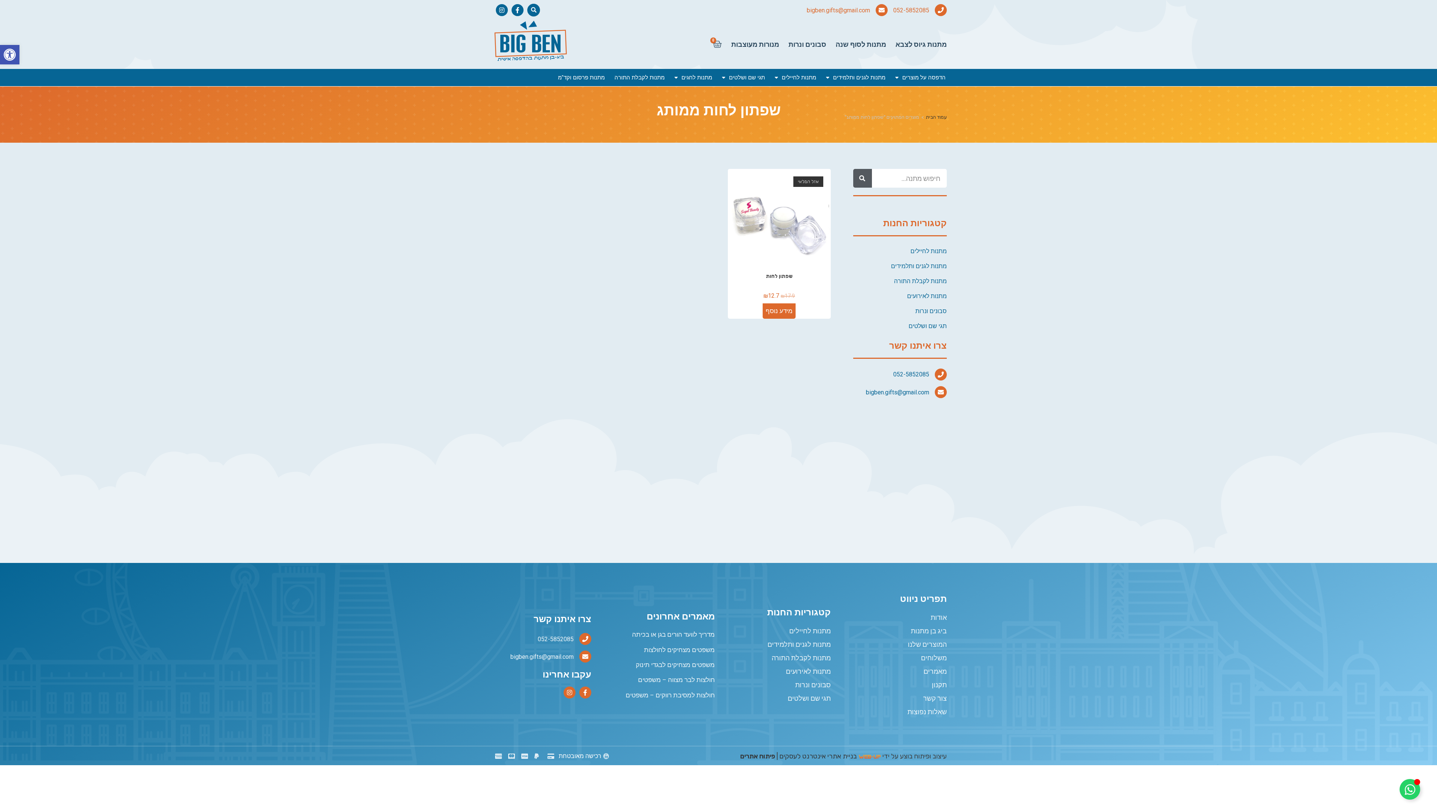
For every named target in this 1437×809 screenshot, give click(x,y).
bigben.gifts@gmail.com (838, 10)
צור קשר (935, 698)
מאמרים (935, 671)
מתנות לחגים (696, 77)
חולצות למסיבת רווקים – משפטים (670, 695)
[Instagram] (502, 10)
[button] (9, 54)
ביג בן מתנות (929, 631)
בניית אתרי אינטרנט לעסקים (818, 756)
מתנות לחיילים (799, 77)
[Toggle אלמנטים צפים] (1410, 789)
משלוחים (934, 658)
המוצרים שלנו (927, 644)
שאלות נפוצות (927, 712)
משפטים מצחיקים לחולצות (679, 650)
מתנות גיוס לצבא (921, 44)
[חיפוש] (862, 178)
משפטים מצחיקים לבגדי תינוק (675, 665)
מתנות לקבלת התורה (639, 77)
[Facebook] (518, 10)
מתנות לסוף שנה (861, 44)
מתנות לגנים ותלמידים (859, 77)
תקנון (939, 685)
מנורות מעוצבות (755, 44)
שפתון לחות (779, 276)
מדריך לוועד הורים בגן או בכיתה (673, 634)
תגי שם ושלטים (747, 77)
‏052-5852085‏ (911, 10)
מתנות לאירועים (927, 296)
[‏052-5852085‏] (941, 10)
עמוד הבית (936, 117)
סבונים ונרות (807, 44)
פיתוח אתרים (757, 756)
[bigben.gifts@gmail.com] (882, 10)
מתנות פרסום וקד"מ (581, 77)
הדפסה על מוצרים (924, 77)
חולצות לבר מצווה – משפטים (676, 680)
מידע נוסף (779, 311)
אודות (939, 617)
